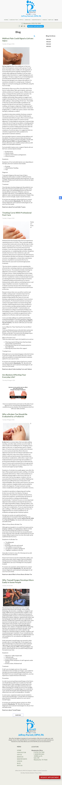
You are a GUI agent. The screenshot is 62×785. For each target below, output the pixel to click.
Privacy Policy (38, 772)
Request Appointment (35, 26)
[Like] (19, 27)
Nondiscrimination (30, 772)
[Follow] (22, 27)
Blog (56, 19)
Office (21, 19)
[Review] (24, 27)
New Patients (36, 19)
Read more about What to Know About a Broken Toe (17, 574)
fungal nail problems (24, 625)
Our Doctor (14, 19)
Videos (44, 19)
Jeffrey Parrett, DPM (8, 141)
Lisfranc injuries (6, 66)
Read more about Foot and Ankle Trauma (13, 207)
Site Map (23, 772)
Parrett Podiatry (22, 141)
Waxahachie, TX (18, 201)
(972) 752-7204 (36, 23)
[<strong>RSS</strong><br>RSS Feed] (34, 36)
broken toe (5, 442)
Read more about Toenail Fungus (11, 710)
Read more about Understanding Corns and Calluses (17, 369)
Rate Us (50, 19)
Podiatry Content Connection (40, 770)
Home (6, 19)
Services (27, 19)
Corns (32, 222)
